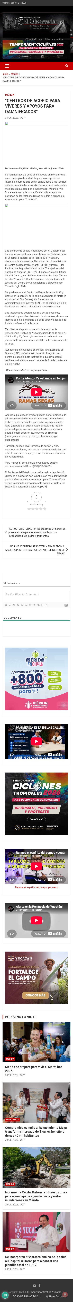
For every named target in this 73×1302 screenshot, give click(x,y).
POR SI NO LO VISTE (20, 1017)
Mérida (9, 94)
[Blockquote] (30, 605)
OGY (22, 117)
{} (42, 604)
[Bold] (6, 605)
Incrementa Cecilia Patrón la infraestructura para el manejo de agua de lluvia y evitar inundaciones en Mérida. (36, 1196)
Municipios (12, 1119)
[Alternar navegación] (7, 66)
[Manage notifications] (65, 1294)
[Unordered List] (26, 605)
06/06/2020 (11, 117)
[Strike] (18, 605)
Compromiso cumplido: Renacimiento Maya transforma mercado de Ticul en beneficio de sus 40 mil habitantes (36, 1131)
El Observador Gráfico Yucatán (44, 1292)
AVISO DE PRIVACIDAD (25, 1296)
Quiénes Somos (55, 1296)
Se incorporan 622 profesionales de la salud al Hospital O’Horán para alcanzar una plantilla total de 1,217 (36, 1261)
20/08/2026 (11, 1075)
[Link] (38, 605)
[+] (46, 604)
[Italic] (10, 605)
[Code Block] (34, 605)
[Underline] (14, 605)
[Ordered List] (22, 605)
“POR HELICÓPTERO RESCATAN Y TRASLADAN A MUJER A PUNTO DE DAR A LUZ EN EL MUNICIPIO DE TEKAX (35, 550)
